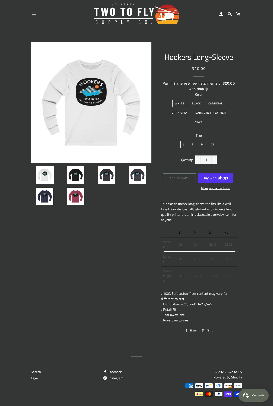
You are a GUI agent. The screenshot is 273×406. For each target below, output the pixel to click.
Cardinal (215, 103)
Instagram (115, 378)
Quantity (186, 159)
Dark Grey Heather (210, 112)
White (179, 103)
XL (213, 144)
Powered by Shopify (227, 377)
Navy (199, 122)
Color (199, 94)
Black (196, 103)
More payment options (215, 188)
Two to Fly (234, 371)
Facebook (115, 371)
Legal (35, 378)
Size (199, 135)
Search (36, 371)
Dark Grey (180, 112)
